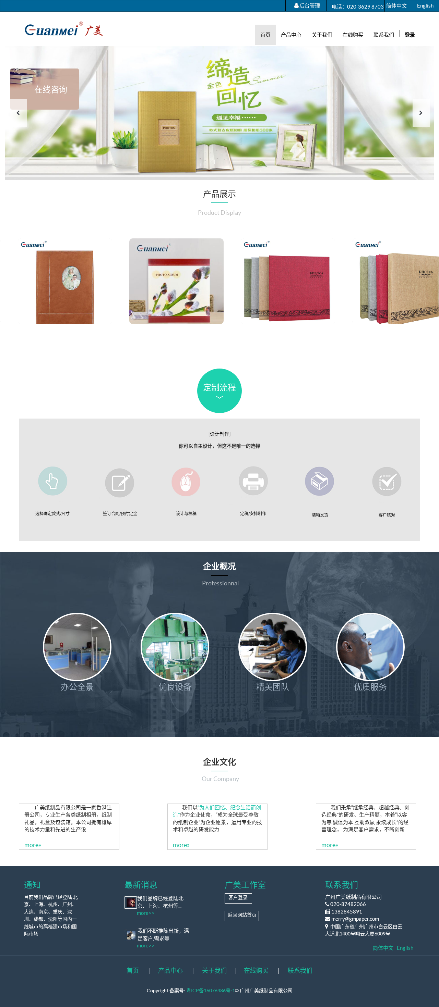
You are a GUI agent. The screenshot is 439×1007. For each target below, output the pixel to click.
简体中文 (396, 6)
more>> (146, 913)
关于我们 (214, 970)
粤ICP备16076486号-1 (210, 990)
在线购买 (256, 970)
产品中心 (170, 970)
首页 (133, 970)
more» (32, 803)
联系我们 (300, 970)
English (425, 6)
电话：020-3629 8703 (358, 7)
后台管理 (309, 6)
